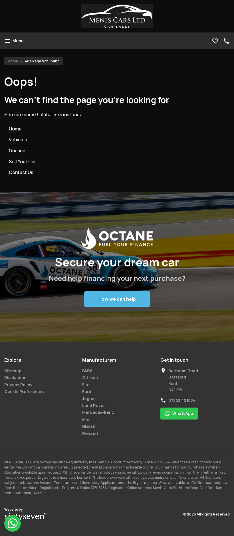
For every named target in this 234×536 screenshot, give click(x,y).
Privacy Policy (18, 384)
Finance (17, 151)
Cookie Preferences (24, 391)
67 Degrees (25, 517)
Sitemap (12, 370)
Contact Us (21, 172)
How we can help (117, 299)
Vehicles (18, 139)
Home (13, 61)
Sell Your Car (22, 161)
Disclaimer (15, 377)
